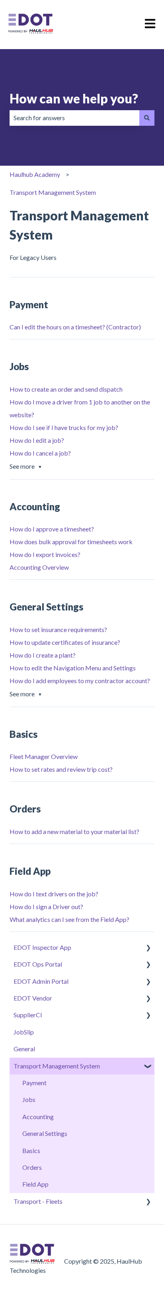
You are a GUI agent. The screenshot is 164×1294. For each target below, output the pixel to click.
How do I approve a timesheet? (52, 529)
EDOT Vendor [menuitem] (33, 998)
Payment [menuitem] (34, 1082)
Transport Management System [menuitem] (57, 1066)
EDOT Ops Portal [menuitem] (38, 964)
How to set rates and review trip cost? (61, 769)
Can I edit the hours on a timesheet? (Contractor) (75, 327)
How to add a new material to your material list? (74, 831)
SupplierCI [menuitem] (28, 1015)
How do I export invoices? (45, 554)
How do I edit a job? (37, 440)
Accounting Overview (39, 567)
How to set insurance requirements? (58, 629)
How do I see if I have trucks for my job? (64, 427)
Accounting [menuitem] (38, 1116)
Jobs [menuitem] (28, 1099)
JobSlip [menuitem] (24, 1032)
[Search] (146, 117)
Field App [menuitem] (35, 1184)
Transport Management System (53, 192)
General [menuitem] (24, 1048)
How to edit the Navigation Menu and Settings (73, 668)
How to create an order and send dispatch (66, 389)
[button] (148, 948)
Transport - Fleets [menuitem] (38, 1201)
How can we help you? (74, 98)
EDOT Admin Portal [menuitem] (41, 981)
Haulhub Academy (35, 174)
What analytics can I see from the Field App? (69, 919)
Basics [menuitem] (31, 1150)
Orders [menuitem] (32, 1167)
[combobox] (74, 117)
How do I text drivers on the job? (54, 894)
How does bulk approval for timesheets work (71, 541)
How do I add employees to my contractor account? (80, 680)
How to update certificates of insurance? (65, 642)
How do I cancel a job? (40, 453)
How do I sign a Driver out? (46, 906)
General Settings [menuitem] (44, 1133)
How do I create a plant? (43, 655)
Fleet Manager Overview (44, 756)
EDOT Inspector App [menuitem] (42, 947)
